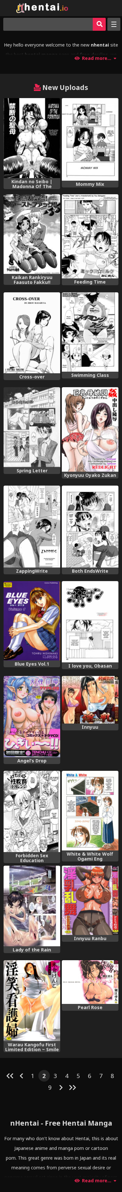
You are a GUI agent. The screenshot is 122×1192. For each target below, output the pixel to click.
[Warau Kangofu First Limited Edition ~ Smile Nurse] (32, 1000)
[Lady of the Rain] (32, 906)
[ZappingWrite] (32, 527)
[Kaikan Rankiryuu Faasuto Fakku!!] (32, 234)
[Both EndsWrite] (90, 527)
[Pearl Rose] (90, 982)
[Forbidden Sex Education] (32, 811)
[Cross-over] (32, 333)
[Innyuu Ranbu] (90, 900)
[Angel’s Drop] (32, 716)
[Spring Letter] (32, 427)
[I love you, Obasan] (90, 621)
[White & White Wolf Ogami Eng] (90, 810)
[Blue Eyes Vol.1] (32, 620)
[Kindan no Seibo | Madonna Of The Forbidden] (32, 138)
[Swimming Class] (90, 332)
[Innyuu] (90, 700)
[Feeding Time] (90, 236)
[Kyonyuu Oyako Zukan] (90, 429)
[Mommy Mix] (90, 139)
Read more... (96, 58)
